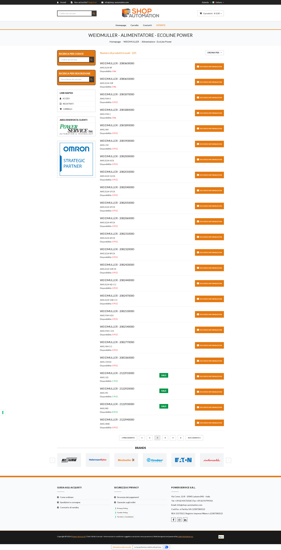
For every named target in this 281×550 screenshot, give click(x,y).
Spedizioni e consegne (70, 502)
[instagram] (179, 519)
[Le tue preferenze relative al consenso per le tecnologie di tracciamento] (3, 412)
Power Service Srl (79, 536)
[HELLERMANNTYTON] (98, 460)
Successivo (194, 438)
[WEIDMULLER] (126, 460)
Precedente (129, 438)
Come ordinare (66, 497)
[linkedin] (185, 519)
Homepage (121, 25)
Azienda (205, 2)
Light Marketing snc (185, 536)
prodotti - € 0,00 (211, 13)
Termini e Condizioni (125, 517)
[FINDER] (155, 460)
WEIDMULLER (131, 41)
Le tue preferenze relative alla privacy (147, 547)
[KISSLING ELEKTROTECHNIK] (69, 460)
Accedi (66, 98)
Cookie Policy (122, 513)
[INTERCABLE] (212, 460)
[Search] (94, 13)
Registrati (68, 104)
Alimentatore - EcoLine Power (157, 41)
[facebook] (173, 519)
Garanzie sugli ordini (126, 502)
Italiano (218, 2)
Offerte (160, 25)
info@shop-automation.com (189, 505)
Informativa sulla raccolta (122, 547)
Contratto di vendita (69, 507)
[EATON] (183, 460)
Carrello (135, 25)
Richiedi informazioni (211, 66)
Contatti (147, 25)
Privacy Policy (122, 508)
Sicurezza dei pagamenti (128, 497)
